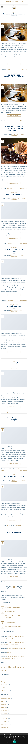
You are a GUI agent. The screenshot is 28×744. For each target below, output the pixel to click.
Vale (14, 741)
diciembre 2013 (5, 724)
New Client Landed (14, 533)
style (23, 468)
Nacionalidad (14, 73)
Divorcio (14, 12)
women (2, 470)
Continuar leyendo (14, 64)
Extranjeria (4, 682)
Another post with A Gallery (14, 476)
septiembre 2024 (5, 698)
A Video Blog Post (14, 363)
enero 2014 (4, 721)
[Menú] (2, 7)
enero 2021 (4, 704)
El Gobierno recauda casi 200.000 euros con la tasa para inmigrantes (14, 128)
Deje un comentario (23, 243)
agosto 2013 (4, 727)
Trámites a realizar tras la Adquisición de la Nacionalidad (16, 616)
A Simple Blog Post (14, 306)
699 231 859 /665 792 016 (14, 1)
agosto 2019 (4, 713)
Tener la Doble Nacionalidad (12, 607)
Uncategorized (14, 192)
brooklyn (16, 468)
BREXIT (9, 652)
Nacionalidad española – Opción (13, 626)
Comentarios (24, 69)
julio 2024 (3, 701)
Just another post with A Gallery (14, 250)
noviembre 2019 (5, 710)
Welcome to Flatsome (14, 194)
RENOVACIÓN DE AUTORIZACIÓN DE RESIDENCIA (14, 76)
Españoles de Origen (10, 611)
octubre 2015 (4, 718)
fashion (19, 468)
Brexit (2, 667)
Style (14, 361)
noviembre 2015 (5, 716)
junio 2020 (3, 707)
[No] (26, 739)
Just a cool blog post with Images (14, 419)
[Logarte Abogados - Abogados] (14, 7)
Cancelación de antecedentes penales (14, 15)
